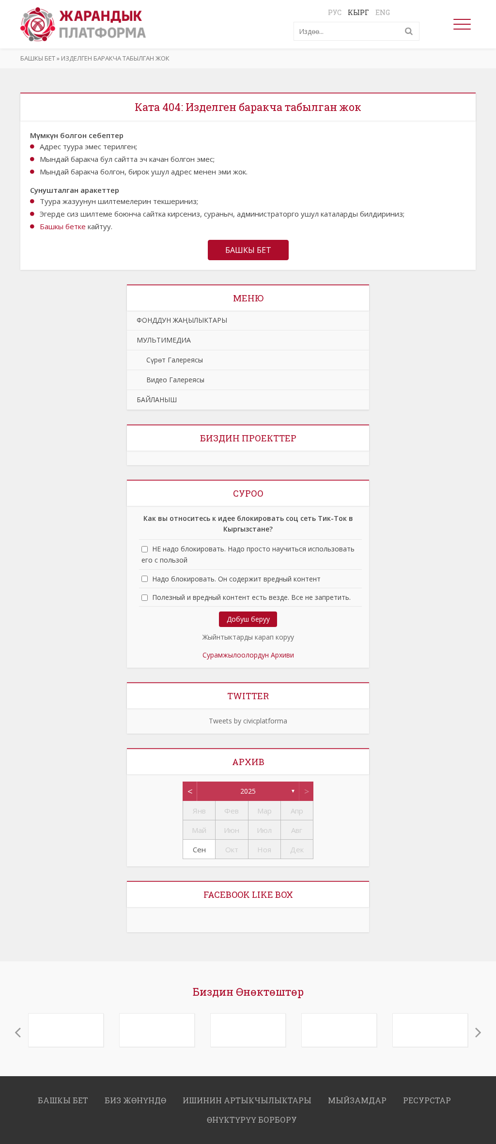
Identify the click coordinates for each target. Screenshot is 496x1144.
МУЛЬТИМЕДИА (164, 340)
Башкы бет (37, 58)
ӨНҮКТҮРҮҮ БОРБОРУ (252, 1116)
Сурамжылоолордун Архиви (248, 654)
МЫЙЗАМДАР (357, 1097)
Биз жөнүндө (135, 1097)
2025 (248, 791)
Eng (382, 12)
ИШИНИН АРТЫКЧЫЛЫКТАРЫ (247, 1097)
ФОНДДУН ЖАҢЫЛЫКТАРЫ (182, 320)
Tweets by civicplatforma (248, 720)
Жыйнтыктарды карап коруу (248, 637)
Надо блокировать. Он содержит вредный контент (236, 578)
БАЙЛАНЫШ (157, 399)
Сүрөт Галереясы (170, 359)
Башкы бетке (63, 226)
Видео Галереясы (170, 379)
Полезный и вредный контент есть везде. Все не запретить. (251, 597)
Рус (334, 12)
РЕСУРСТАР (427, 1097)
